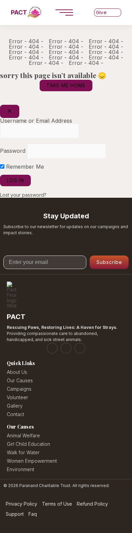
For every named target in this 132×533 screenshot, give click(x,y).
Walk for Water (23, 452)
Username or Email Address (36, 120)
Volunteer (17, 397)
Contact (15, 414)
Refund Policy (92, 504)
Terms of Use (57, 504)
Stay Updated (66, 216)
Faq (32, 514)
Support (15, 514)
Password (12, 150)
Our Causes (20, 380)
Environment (20, 469)
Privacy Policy (21, 504)
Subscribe (109, 262)
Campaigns (19, 389)
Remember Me (24, 166)
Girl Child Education (28, 444)
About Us (17, 372)
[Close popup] (9, 111)
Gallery (15, 406)
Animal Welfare (23, 435)
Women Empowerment (32, 461)
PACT (19, 12)
